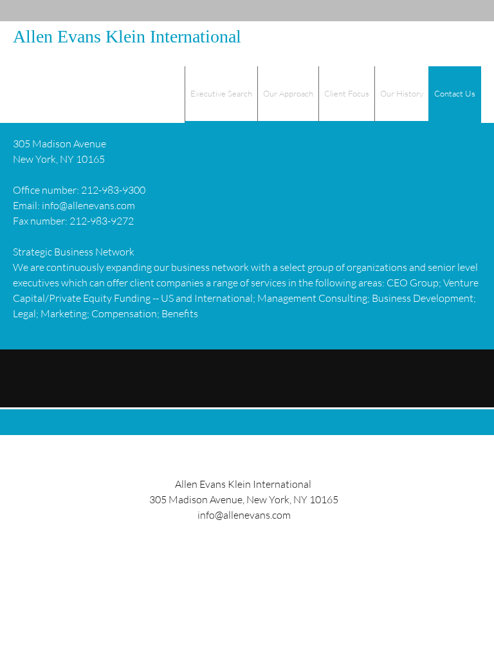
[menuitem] (221, 94)
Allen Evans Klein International (127, 37)
